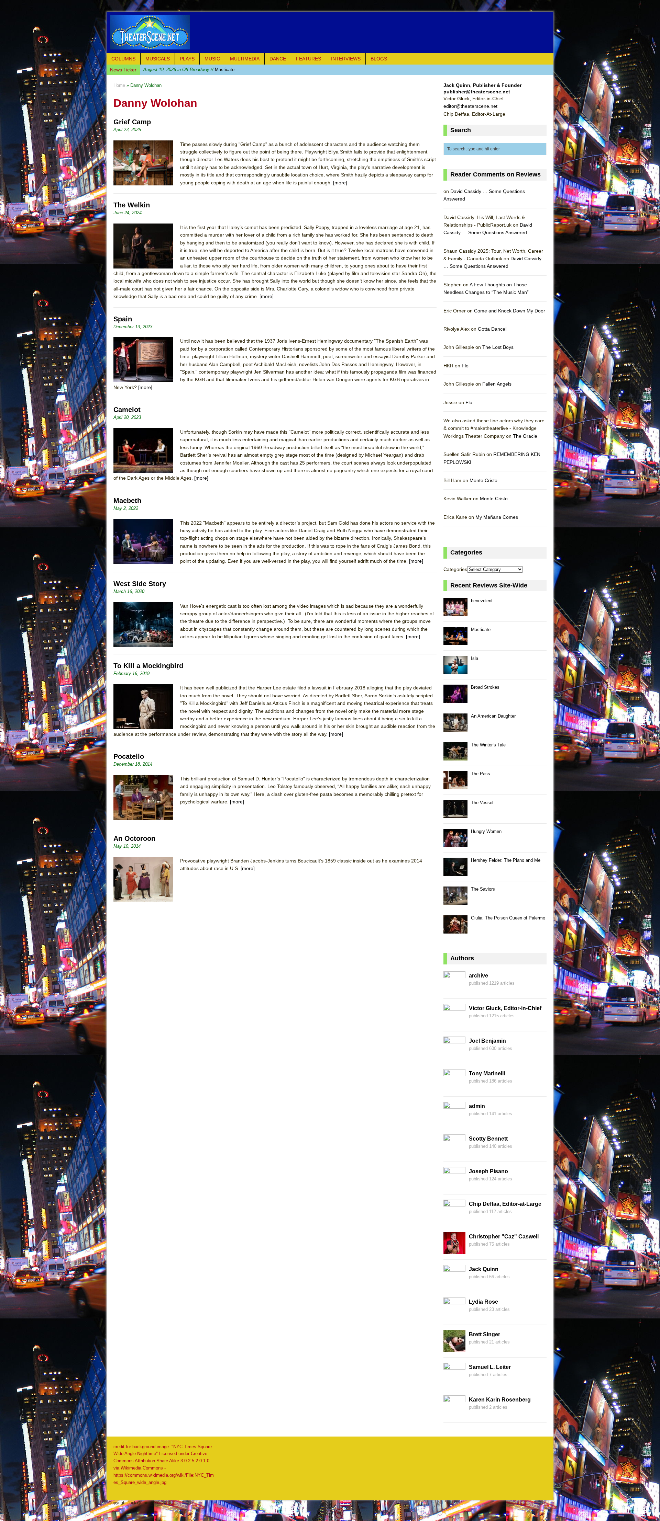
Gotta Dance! (492, 329)
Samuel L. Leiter (490, 1367)
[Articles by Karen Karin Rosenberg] (454, 1413)
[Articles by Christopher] (454, 1250)
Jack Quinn (483, 1269)
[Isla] (455, 670)
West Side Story (139, 583)
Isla (180, 69)
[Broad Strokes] (455, 698)
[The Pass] (455, 785)
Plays (187, 58)
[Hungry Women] (455, 843)
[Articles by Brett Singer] (454, 1348)
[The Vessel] (455, 814)
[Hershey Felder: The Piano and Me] (455, 871)
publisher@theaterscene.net (476, 91)
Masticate (481, 629)
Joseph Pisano (488, 1171)
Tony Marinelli (487, 1073)
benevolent (482, 600)
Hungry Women (486, 831)
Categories (455, 569)
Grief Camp (132, 122)
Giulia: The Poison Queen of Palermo (508, 917)
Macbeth (127, 500)
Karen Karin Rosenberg (500, 1400)
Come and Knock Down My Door (509, 310)
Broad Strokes (485, 687)
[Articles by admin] (454, 1119)
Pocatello (128, 756)
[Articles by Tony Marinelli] (454, 1087)
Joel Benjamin (487, 1041)
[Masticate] (455, 641)
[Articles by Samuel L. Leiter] (454, 1380)
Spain (122, 319)
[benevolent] (455, 612)
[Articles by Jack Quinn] (454, 1282)
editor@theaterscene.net (470, 106)
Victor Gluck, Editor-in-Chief (505, 1008)
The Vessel (482, 802)
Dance (278, 58)
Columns (123, 58)
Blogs (379, 58)
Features (308, 58)
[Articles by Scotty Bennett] (454, 1152)
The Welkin (131, 205)
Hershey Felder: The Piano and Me (505, 860)
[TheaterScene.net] (330, 32)
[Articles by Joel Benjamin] (454, 1054)
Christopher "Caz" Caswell (504, 1236)
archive (478, 976)
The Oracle (525, 436)
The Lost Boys (498, 347)
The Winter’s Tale (488, 744)
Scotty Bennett (488, 1139)
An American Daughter (493, 716)
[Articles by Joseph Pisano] (454, 1185)
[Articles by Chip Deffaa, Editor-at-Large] (454, 1217)
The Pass (480, 773)
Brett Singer (484, 1334)
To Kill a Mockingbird (148, 666)
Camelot (127, 409)
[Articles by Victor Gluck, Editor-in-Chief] (454, 1022)
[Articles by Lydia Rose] (454, 1315)
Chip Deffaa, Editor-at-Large (505, 1204)
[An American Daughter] (455, 727)
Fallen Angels (497, 384)
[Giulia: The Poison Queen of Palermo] (455, 929)
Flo (465, 365)
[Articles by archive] (454, 989)
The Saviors (483, 889)
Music (212, 58)
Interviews (346, 58)
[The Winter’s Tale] (455, 756)
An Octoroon (134, 838)
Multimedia (245, 58)
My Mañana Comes (496, 517)
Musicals (157, 58)
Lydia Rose (483, 1302)
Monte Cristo (483, 480)
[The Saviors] (455, 900)
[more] (340, 182)
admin (477, 1106)
